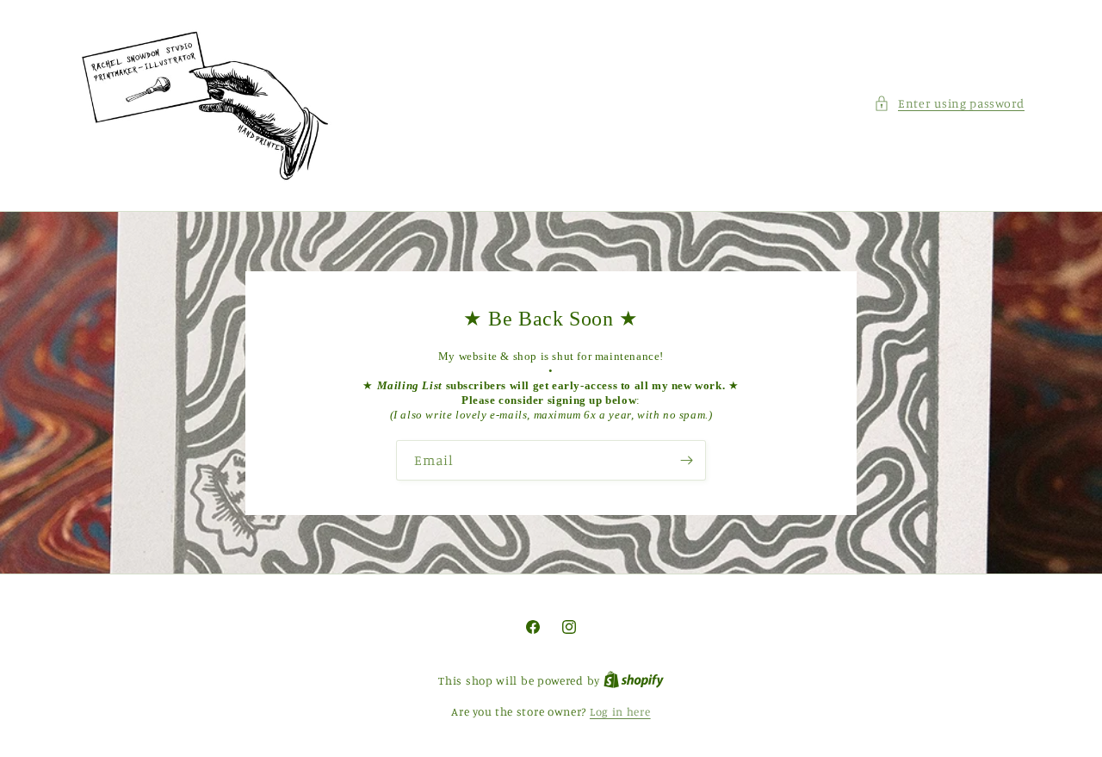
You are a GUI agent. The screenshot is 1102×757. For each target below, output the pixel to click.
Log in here (620, 711)
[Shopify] (634, 680)
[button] (949, 103)
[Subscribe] (686, 459)
